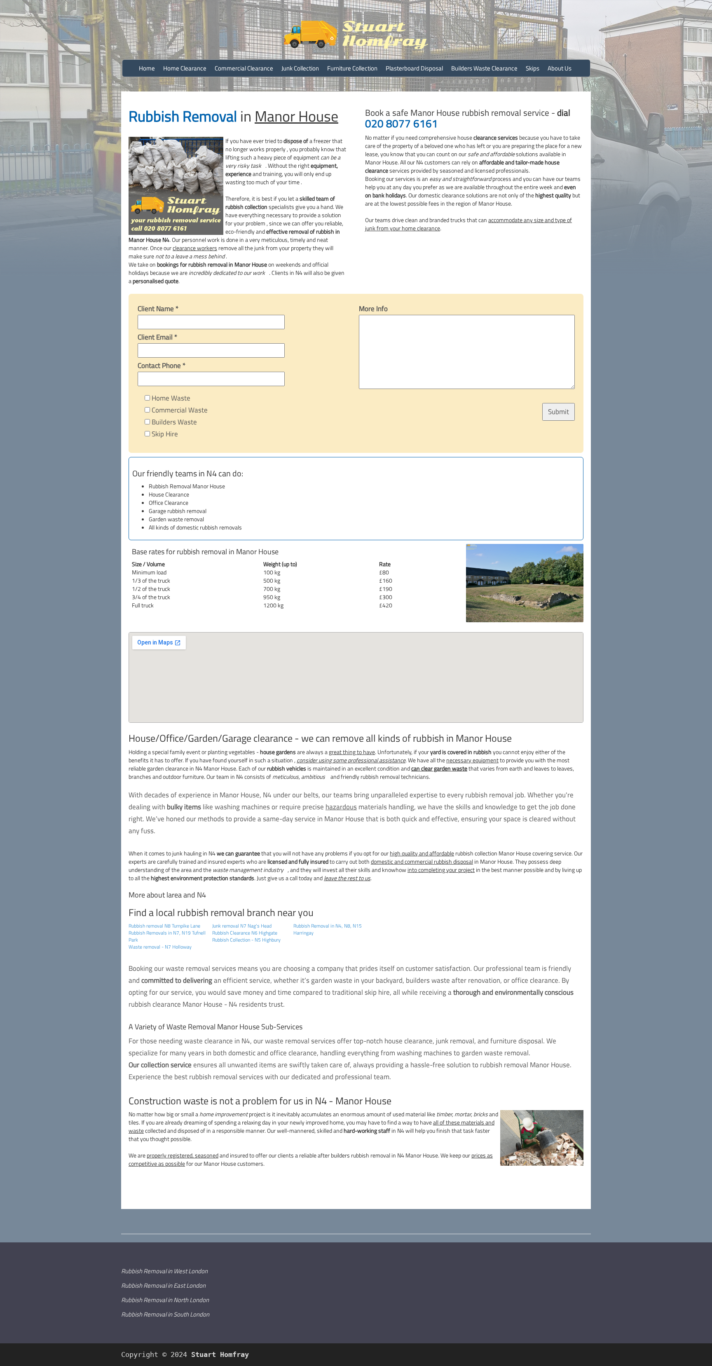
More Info (373, 308)
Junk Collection (300, 68)
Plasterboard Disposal (414, 68)
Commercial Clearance (244, 68)
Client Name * (158, 308)
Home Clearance (184, 68)
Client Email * (157, 337)
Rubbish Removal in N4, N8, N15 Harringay (327, 929)
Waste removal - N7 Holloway (160, 947)
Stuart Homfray (218, 1354)
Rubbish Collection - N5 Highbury (246, 940)
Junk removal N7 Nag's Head (242, 926)
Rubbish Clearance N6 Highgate (244, 933)
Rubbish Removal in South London (165, 1314)
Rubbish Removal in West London (164, 1271)
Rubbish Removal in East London (163, 1285)
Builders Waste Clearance (484, 68)
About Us (559, 68)
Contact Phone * (161, 365)
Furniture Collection (352, 68)
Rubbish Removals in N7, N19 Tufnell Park (167, 936)
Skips (532, 68)
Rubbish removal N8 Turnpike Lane (164, 926)
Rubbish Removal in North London (165, 1300)
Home (147, 68)
